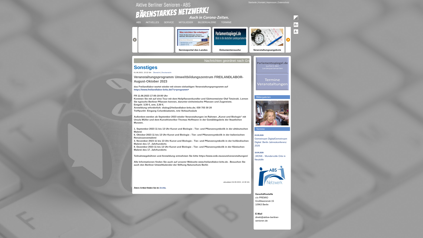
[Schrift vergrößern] (296, 26)
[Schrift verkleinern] (296, 33)
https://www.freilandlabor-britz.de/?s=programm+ (161, 89)
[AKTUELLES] (152, 19)
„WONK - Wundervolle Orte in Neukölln (270, 156)
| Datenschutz (283, 2)
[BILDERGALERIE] (207, 19)
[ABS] (138, 19)
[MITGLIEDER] (185, 19)
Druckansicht (166, 72)
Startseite (252, 2)
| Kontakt (261, 2)
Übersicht (156, 72)
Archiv (162, 188)
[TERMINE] (226, 19)
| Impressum (271, 2)
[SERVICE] (168, 19)
